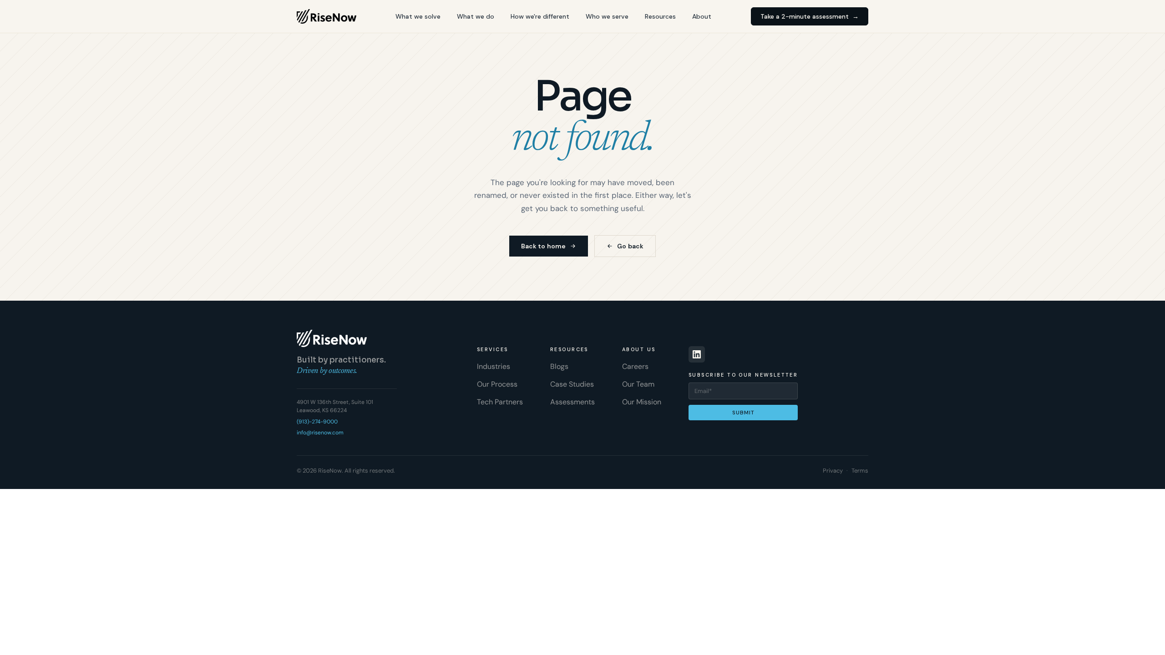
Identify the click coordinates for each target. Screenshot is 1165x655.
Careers (635, 366)
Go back (630, 246)
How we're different (540, 16)
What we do (475, 16)
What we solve (418, 16)
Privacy (833, 470)
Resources (660, 16)
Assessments (572, 402)
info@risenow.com (320, 432)
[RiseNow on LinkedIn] (697, 354)
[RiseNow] (326, 16)
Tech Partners (500, 402)
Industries (493, 366)
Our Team (638, 384)
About (701, 16)
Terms (859, 470)
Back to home (543, 246)
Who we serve (607, 16)
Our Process (497, 384)
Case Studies (572, 384)
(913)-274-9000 (317, 421)
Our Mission (641, 402)
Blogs (559, 366)
